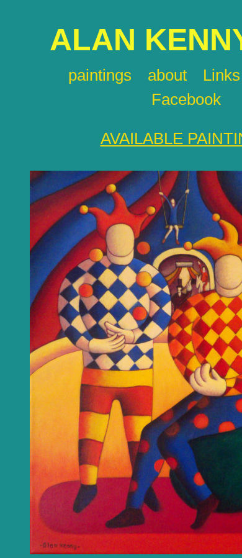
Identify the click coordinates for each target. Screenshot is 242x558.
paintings (100, 75)
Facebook (186, 99)
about (167, 75)
